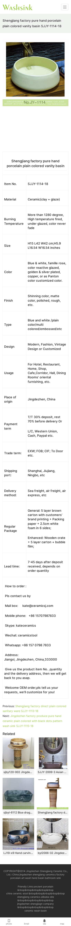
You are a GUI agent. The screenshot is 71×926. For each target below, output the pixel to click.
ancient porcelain (43, 886)
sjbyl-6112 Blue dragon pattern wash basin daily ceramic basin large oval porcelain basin (18, 812)
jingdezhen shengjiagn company (35, 903)
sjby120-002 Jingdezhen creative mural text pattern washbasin (18, 772)
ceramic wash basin (35, 910)
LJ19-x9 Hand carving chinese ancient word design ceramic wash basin (18, 853)
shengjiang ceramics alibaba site (35, 896)
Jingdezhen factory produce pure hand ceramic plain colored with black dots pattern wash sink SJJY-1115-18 (32, 721)
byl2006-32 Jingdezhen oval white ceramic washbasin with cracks (53, 853)
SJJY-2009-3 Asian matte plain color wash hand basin (53, 772)
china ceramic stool (17, 893)
